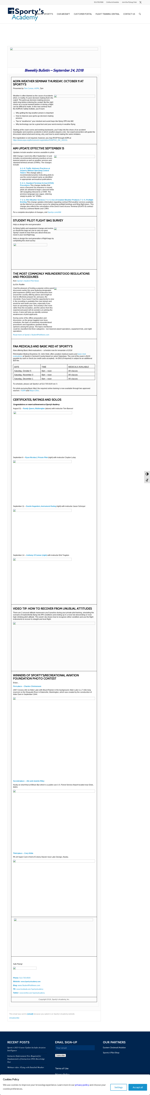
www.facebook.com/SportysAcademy (29, 989)
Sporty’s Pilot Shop (111, 1052)
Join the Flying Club (129, 2)
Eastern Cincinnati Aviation (114, 1047)
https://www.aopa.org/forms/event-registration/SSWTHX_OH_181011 (40, 140)
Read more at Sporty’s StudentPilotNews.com (31, 335)
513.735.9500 (24, 978)
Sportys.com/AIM (54, 212)
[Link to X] (140, 2)
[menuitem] (112, 2)
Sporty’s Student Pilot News (28, 281)
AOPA (23, 391)
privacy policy (82, 1084)
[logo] (25, 14)
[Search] (140, 14)
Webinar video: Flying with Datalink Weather (25, 1067)
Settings (119, 1087)
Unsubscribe (14, 1018)
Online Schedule (112, 2)
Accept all (138, 1087)
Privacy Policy (62, 1074)
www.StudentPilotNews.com (29, 985)
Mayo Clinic (34, 391)
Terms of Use (61, 1068)
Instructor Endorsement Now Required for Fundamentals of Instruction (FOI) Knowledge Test (26, 1058)
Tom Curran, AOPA (31, 88)
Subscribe (60, 1055)
